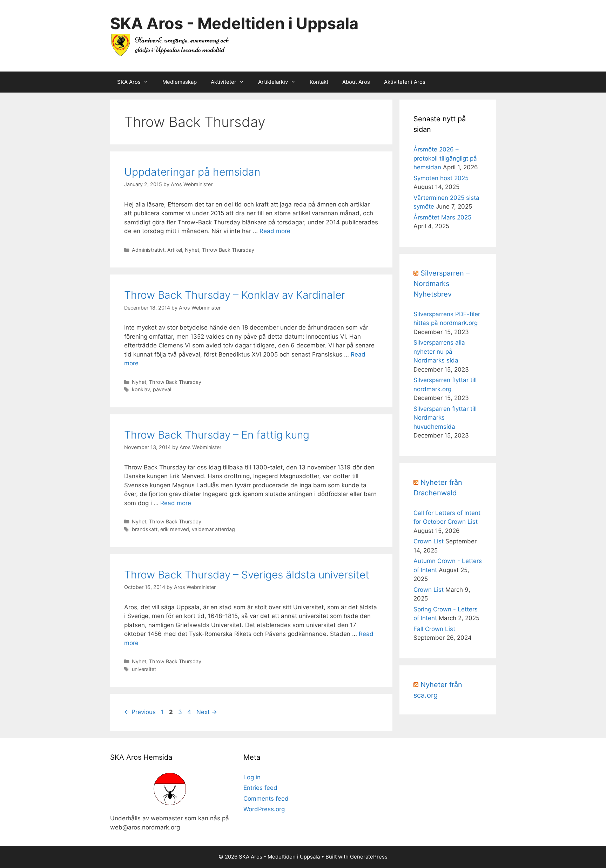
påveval (162, 389)
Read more (275, 231)
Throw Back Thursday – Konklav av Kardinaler (234, 295)
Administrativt (148, 250)
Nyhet (192, 250)
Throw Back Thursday (228, 250)
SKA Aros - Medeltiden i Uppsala (234, 23)
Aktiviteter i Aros (404, 82)
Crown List (428, 541)
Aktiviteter (223, 82)
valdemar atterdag (213, 529)
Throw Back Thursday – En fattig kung (216, 434)
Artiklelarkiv (273, 82)
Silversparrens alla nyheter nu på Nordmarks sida (439, 351)
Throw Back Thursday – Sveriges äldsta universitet (246, 574)
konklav (141, 389)
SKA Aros (129, 82)
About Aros (356, 82)
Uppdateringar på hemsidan (192, 171)
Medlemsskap (179, 82)
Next (206, 712)
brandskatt (144, 529)
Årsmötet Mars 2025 (442, 217)
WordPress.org (264, 809)
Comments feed (266, 798)
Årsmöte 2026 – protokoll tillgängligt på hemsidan (445, 158)
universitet (144, 669)
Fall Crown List (434, 628)
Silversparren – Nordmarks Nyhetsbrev (441, 283)
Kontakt (319, 82)
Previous (140, 712)
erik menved (174, 529)
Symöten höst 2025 (441, 178)
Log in (252, 777)
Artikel (174, 250)
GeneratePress (369, 856)
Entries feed (260, 787)
